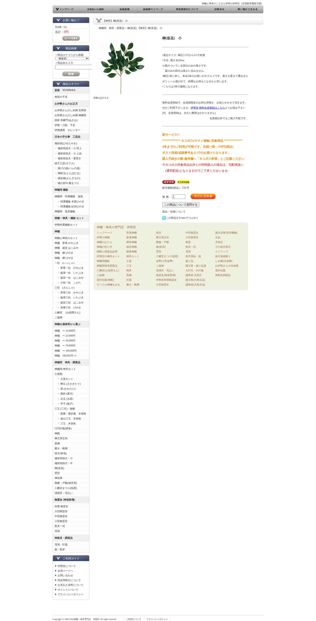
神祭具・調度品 (64, 537)
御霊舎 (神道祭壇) (65, 499)
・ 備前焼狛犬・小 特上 (68, 148)
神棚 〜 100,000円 (66, 350)
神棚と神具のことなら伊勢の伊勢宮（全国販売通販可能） (232, 3)
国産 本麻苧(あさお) (67, 120)
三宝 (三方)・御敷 (65, 408)
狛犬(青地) (61, 453)
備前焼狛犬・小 (64, 458)
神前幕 (58, 478)
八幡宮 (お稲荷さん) (67, 312)
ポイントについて (68, 589)
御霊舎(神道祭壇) (166, 275)
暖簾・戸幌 (162, 242)
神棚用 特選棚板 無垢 (69, 196)
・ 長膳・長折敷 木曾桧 (70, 413)
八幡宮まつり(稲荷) (66, 488)
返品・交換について (174, 211)
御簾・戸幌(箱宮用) (66, 482)
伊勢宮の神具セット (108, 256)
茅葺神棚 (131, 232)
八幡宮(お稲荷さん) (108, 270)
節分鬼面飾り (223, 256)
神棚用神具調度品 (107, 265)
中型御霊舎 (61, 516)
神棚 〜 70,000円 (65, 345)
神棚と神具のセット (66, 238)
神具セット (132, 256)
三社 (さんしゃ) (64, 287)
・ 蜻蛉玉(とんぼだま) (67, 173)
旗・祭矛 (60, 549)
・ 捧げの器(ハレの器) (67, 168)
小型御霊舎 (61, 521)
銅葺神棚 (131, 251)
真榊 (57, 443)
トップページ (104, 232)
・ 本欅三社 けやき (68, 307)
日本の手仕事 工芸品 (67, 136)
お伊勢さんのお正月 (66, 103)
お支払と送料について (70, 584)
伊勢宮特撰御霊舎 (166, 279)
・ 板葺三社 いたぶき (69, 297)
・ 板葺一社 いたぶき (69, 272)
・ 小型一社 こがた (68, 282)
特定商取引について (69, 580)
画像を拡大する (101, 98)
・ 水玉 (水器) (64, 398)
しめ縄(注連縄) (223, 261)
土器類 (58, 373)
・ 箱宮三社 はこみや (69, 302)
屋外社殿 (220, 270)
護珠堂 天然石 (194, 275)
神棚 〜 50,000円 (65, 340)
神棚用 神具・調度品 (67, 362)
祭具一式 (60, 526)
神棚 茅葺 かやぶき (66, 242)
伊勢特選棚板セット (66, 224)
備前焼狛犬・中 (64, 463)
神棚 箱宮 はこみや (66, 247)
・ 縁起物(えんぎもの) (67, 178)
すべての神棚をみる (108, 284)
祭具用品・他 (193, 256)
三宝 (129, 265)
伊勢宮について (67, 566)
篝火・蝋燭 (61, 448)
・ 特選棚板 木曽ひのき (69, 201)
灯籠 (129, 279)
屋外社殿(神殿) (105, 279)
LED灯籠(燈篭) (63, 428)
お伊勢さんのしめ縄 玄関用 (70, 110)
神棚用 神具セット (65, 368)
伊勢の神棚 (103, 237)
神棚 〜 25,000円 (65, 335)
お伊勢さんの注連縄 (226, 265)
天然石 (219, 242)
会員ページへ (65, 570)
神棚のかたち (104, 242)
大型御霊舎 (61, 511)
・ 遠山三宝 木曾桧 (68, 418)
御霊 (188, 242)
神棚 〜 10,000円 (65, 330)
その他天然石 (223, 246)
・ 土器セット (64, 378)
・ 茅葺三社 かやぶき (69, 292)
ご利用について (133, 619)
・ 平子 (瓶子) (64, 403)
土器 (129, 261)
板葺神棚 (131, 237)
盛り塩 (189, 261)
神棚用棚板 (103, 261)
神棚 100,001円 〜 (66, 355)
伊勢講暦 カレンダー (67, 130)
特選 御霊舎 (61, 506)
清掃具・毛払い (64, 493)
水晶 (217, 237)
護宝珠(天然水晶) (195, 279)
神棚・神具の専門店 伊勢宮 (116, 227)
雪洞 (57, 531)
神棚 (57, 231)
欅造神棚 (131, 242)
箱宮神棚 (131, 246)
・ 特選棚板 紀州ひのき (69, 206)
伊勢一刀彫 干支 (65, 125)
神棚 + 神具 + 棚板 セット (69, 218)
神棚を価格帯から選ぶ (67, 324)
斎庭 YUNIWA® (65, 90)
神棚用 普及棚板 (65, 211)
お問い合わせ (65, 575)
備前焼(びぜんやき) (66, 143)
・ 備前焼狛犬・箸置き (68, 158)
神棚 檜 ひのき (64, 252)
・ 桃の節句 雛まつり (67, 183)
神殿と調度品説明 (107, 251)
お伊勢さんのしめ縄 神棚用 (70, 115)
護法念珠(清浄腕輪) (226, 232)
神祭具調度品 (223, 275)
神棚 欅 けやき (64, 258)
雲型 (57, 473)
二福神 (58, 317)
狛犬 (158, 232)
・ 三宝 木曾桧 (65, 423)
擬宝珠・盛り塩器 (196, 265)
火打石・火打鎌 (195, 270)
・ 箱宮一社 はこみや (69, 277)
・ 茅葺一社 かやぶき (69, 267)
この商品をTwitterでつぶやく (182, 217)
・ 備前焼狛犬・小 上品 (68, 153)
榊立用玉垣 (61, 438)
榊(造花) (59, 468)
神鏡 (57, 433)
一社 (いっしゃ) (64, 262)
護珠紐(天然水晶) (195, 284)
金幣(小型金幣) (164, 261)
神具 (129, 270)
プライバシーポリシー (70, 594)
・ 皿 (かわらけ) (65, 388)
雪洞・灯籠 (61, 544)
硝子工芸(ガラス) (64, 163)
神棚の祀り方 (104, 246)
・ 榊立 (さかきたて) (68, 383)
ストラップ (221, 251)
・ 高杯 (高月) (64, 393)
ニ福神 (100, 275)
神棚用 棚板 (61, 189)
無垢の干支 (61, 96)
